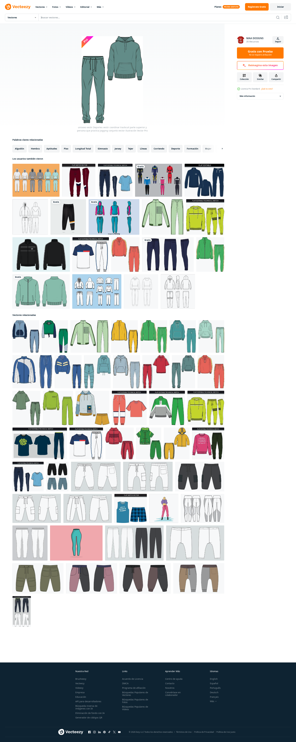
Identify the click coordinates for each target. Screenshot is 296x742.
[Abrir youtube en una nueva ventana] (119, 732)
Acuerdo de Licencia (132, 678)
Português (215, 687)
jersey (118, 148)
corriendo (159, 148)
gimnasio (103, 148)
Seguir (278, 41)
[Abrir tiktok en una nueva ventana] (109, 732)
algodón (19, 148)
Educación (80, 696)
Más (99, 6)
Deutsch (214, 692)
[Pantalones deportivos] (36, 180)
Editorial (84, 6)
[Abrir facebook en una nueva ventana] (89, 732)
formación (192, 148)
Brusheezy (80, 678)
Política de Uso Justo (225, 732)
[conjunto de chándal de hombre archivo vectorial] (204, 180)
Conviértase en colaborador (173, 693)
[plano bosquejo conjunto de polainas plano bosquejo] (202, 508)
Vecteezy (79, 683)
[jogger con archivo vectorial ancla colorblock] (78, 180)
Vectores (40, 6)
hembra (35, 148)
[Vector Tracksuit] (158, 180)
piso (66, 148)
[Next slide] (220, 148)
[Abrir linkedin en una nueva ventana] (99, 732)
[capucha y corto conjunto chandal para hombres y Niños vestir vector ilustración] (92, 408)
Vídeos (69, 6)
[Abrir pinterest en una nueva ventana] (104, 732)
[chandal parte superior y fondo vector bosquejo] (30, 217)
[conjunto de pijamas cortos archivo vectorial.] (130, 508)
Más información (247, 96)
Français (214, 696)
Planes (217, 6)
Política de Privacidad (204, 732)
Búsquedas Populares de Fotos (135, 701)
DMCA (125, 683)
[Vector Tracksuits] (114, 217)
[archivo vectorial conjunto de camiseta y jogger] (39, 443)
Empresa (80, 692)
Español (214, 683)
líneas (143, 148)
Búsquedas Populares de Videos (135, 708)
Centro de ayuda (173, 678)
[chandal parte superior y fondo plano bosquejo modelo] (178, 291)
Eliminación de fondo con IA (90, 713)
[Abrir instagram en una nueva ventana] (94, 732)
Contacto (169, 683)
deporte (175, 148)
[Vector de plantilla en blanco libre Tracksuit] (96, 291)
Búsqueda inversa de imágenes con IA (86, 707)
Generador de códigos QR (88, 717)
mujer (208, 148)
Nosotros (169, 687)
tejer (130, 148)
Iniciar (280, 6)
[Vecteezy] (17, 7)
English (214, 678)
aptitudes (51, 148)
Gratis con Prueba (260, 53)
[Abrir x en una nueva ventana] (114, 732)
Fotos (55, 6)
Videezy (79, 687)
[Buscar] (278, 17)
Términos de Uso (184, 732)
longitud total (83, 148)
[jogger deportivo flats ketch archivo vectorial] (21, 611)
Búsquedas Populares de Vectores (135, 693)
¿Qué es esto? (267, 88)
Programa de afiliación (134, 687)
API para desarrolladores (88, 701)
